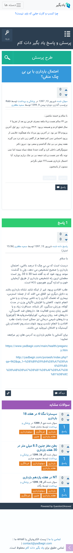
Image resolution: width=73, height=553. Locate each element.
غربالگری (40, 432)
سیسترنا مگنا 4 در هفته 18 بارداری (40, 416)
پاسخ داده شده (60, 246)
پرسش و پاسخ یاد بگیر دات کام (44, 43)
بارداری (63, 178)
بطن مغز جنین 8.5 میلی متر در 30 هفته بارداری (37, 448)
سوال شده (62, 101)
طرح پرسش (42, 57)
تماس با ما (54, 539)
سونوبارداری (49, 178)
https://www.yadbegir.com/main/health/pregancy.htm (36, 348)
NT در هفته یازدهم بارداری (40, 477)
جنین (36, 437)
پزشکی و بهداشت (26, 101)
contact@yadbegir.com (37, 544)
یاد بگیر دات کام (35, 548)
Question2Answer (62, 506)
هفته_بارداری (49, 437)
